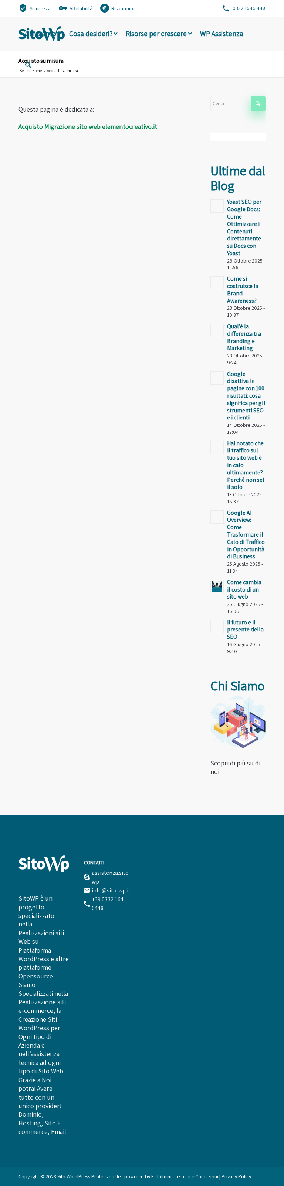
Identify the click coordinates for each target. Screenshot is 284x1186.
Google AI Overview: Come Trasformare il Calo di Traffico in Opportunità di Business (246, 535)
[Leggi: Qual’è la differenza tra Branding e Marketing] (217, 330)
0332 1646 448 (249, 8)
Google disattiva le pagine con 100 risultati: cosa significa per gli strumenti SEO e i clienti (246, 396)
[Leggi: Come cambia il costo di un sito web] (217, 586)
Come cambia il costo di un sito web (244, 589)
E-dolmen (161, 1176)
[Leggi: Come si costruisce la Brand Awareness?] (217, 282)
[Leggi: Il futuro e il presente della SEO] (217, 626)
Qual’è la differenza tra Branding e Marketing (244, 337)
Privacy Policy (236, 1176)
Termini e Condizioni (197, 1176)
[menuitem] (34, 8)
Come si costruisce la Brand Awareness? (242, 289)
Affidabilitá (81, 8)
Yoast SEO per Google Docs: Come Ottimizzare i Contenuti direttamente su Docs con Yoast (244, 227)
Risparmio (122, 8)
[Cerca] (28, 66)
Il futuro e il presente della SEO (245, 629)
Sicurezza (40, 8)
